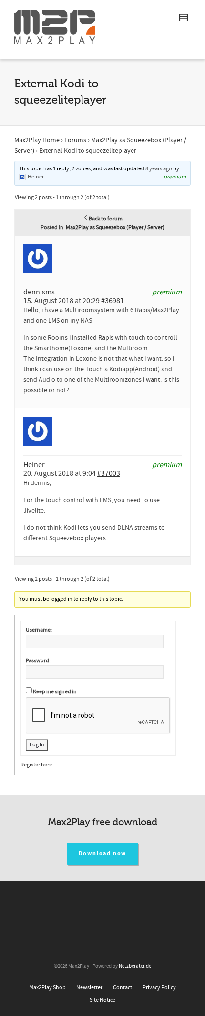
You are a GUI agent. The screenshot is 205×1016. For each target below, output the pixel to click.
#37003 (108, 473)
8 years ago (158, 168)
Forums (75, 140)
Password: (38, 660)
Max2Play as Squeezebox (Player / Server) (115, 227)
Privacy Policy (159, 987)
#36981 (112, 300)
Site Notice (102, 1000)
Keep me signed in (55, 691)
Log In (37, 744)
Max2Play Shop (47, 987)
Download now (103, 853)
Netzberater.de (135, 966)
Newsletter (89, 987)
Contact (122, 987)
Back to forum (106, 218)
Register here (36, 764)
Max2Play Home (37, 140)
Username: (39, 630)
